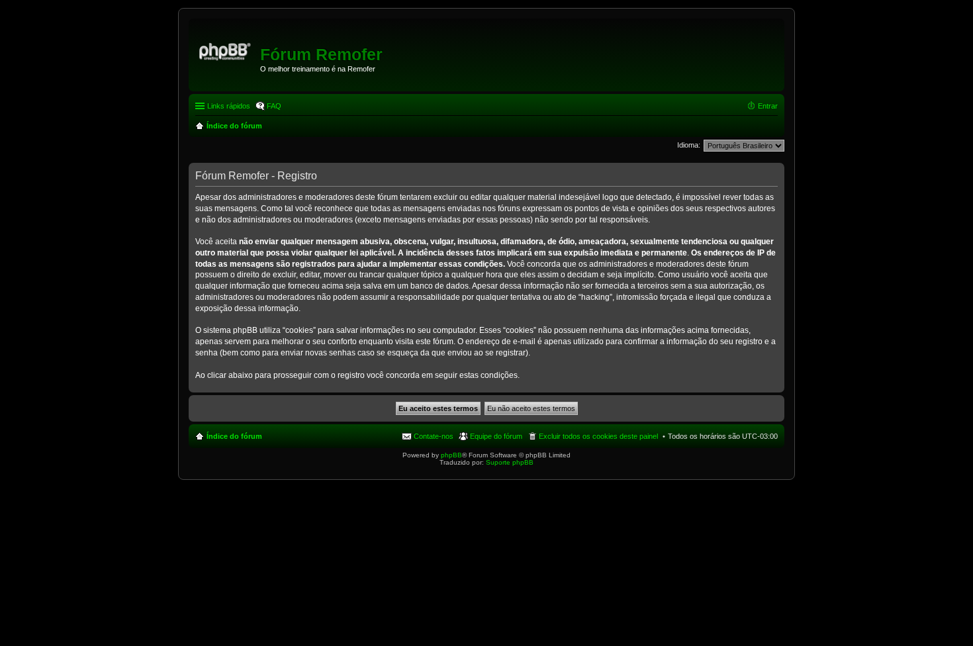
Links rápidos (228, 106)
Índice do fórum (234, 436)
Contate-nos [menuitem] (433, 436)
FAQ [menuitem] (274, 106)
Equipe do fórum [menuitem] (496, 436)
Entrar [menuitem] (768, 106)
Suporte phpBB (509, 462)
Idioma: (688, 145)
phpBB (451, 455)
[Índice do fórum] (226, 49)
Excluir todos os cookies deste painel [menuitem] (598, 436)
